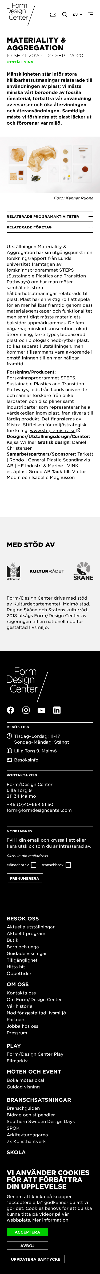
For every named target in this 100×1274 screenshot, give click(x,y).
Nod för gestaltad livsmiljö (36, 1012)
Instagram (26, 710)
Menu (90, 14)
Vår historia (20, 1006)
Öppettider (19, 973)
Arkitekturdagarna (27, 1134)
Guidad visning (23, 1086)
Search (64, 14)
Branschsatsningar (39, 1100)
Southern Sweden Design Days (41, 1121)
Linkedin (57, 710)
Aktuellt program (26, 933)
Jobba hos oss (22, 1026)
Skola (16, 1152)
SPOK (13, 1127)
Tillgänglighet (22, 959)
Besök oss (23, 918)
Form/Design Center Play (35, 1053)
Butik (12, 940)
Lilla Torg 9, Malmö (35, 750)
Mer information (50, 1219)
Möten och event (34, 1071)
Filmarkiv (17, 1060)
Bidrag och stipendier (31, 1114)
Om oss (18, 984)
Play (14, 1046)
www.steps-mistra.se (52, 430)
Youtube (41, 710)
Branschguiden (23, 1108)
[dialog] (50, 1216)
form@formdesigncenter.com (39, 810)
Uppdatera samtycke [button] (36, 1259)
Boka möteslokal (25, 1080)
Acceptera (27, 1232)
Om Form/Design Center (34, 999)
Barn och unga (23, 946)
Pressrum (17, 1032)
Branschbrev (52, 864)
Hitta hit (16, 966)
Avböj (27, 1245)
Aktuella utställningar (31, 926)
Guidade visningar (27, 953)
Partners (16, 1019)
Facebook (10, 710)
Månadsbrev (18, 864)
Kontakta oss (21, 992)
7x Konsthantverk (26, 1141)
